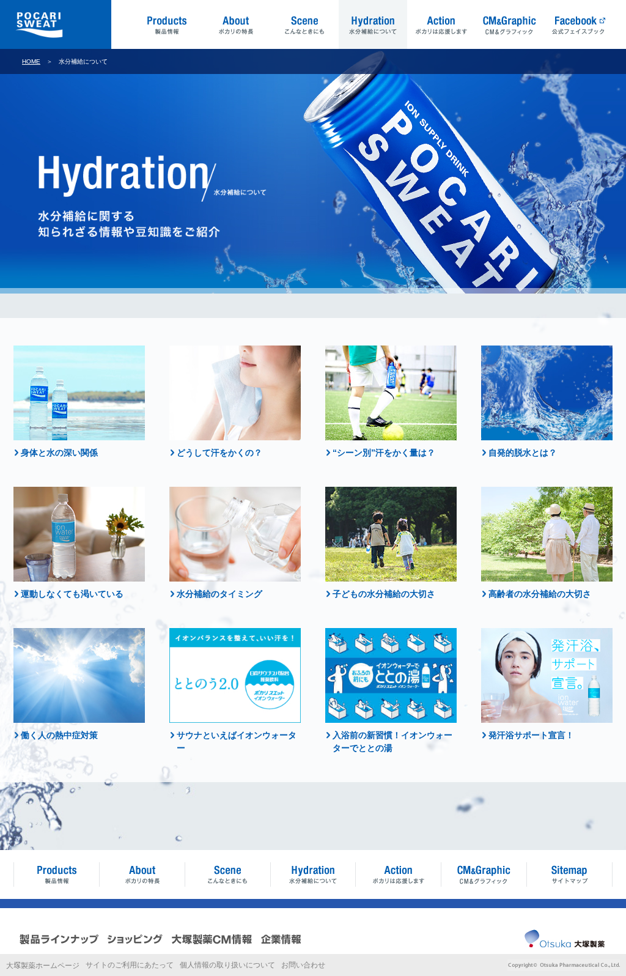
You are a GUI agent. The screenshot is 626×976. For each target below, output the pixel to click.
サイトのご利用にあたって (130, 965)
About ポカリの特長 (236, 24)
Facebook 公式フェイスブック (578, 24)
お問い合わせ (303, 965)
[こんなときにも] (227, 874)
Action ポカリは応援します (441, 24)
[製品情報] (56, 874)
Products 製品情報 (167, 24)
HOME (31, 61)
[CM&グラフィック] (484, 874)
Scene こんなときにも (304, 24)
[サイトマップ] (570, 874)
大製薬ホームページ (42, 965)
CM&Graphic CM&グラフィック (510, 24)
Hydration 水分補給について (373, 24)
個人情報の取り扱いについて (227, 965)
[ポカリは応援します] (398, 874)
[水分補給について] (313, 874)
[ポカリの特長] (142, 874)
